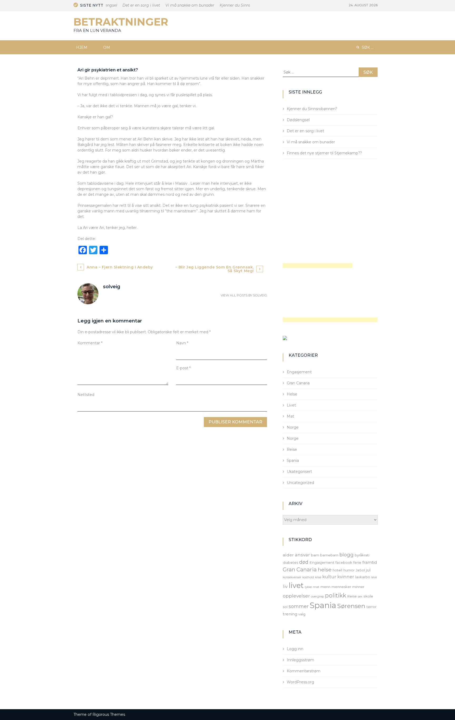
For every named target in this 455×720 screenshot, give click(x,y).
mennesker (341, 587)
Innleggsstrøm (300, 660)
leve (374, 577)
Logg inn (295, 648)
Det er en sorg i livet (136, 5)
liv (285, 586)
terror (371, 607)
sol (285, 607)
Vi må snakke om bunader (184, 5)
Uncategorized (300, 482)
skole (368, 596)
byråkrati (362, 555)
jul (368, 569)
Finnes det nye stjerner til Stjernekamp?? (324, 153)
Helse (292, 394)
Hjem (81, 47)
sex (360, 596)
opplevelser (296, 596)
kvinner (345, 576)
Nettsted (85, 394)
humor (349, 570)
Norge (293, 427)
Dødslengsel (298, 119)
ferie (357, 562)
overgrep (317, 596)
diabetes (290, 562)
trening (290, 614)
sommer (299, 606)
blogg (346, 555)
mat (316, 587)
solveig (260, 295)
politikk (335, 595)
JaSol (360, 570)
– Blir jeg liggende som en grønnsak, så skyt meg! (214, 269)
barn (315, 555)
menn (325, 587)
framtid (369, 562)
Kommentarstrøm (303, 671)
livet (296, 585)
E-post (183, 368)
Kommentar (89, 343)
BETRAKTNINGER (120, 21)
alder (288, 554)
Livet (291, 405)
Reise (292, 449)
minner (358, 587)
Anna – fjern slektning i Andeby (120, 267)
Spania (293, 460)
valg (301, 614)
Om (106, 47)
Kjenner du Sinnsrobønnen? (239, 5)
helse (325, 569)
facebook (343, 562)
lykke (308, 587)
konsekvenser (292, 577)
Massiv (181, 183)
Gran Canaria (298, 383)
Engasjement (299, 372)
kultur (329, 576)
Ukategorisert (299, 471)
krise (318, 577)
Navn (182, 343)
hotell (337, 570)
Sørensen (351, 606)
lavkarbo (362, 577)
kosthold (308, 577)
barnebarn (329, 555)
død (303, 562)
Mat (290, 416)
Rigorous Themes (108, 714)
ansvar (302, 554)
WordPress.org (300, 682)
